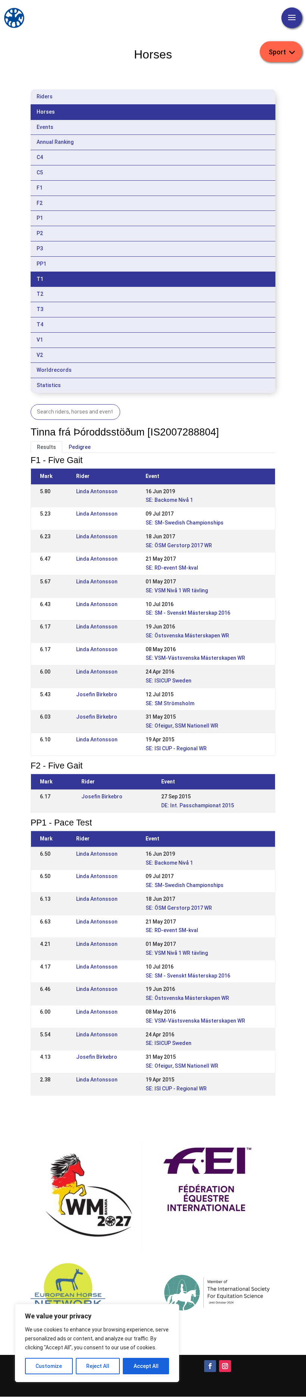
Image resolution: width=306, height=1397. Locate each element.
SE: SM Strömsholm (170, 703)
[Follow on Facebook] (210, 1366)
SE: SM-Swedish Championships (185, 523)
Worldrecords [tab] (54, 370)
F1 (40, 188)
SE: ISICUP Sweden (168, 681)
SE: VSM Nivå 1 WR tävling (177, 590)
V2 (40, 355)
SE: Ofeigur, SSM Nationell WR (182, 726)
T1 (40, 279)
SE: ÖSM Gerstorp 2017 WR (179, 545)
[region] (97, 1343)
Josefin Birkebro (96, 694)
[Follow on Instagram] (225, 1366)
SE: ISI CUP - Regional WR (176, 748)
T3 (40, 309)
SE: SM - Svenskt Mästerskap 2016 (188, 613)
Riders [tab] (45, 96)
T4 (40, 324)
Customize (48, 1366)
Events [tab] (45, 127)
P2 (40, 233)
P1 (40, 218)
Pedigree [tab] (80, 447)
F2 (40, 203)
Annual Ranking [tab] (55, 142)
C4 (40, 157)
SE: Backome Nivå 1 (169, 500)
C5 (40, 172)
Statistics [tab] (49, 385)
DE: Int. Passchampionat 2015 (197, 805)
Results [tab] (46, 447)
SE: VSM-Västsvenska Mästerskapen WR (195, 658)
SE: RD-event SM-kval (172, 568)
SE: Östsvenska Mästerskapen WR (187, 636)
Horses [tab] (46, 112)
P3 (40, 248)
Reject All (97, 1366)
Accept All (146, 1366)
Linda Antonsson (97, 491)
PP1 (41, 264)
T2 (40, 294)
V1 (40, 340)
